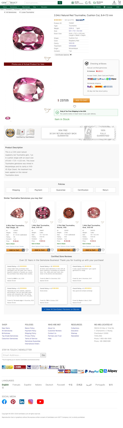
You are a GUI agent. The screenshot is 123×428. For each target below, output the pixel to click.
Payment (38, 190)
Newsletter (75, 336)
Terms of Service (31, 338)
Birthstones (6, 333)
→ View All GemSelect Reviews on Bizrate (61, 309)
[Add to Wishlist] (74, 106)
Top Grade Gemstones (10, 336)
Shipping (16, 190)
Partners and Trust (55, 336)
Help (35, 7)
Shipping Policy (30, 333)
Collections (75, 328)
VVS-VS (71, 43)
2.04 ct (71, 28)
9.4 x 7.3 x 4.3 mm (75, 31)
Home (5, 7)
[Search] (60, 2)
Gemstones (14, 7)
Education (44, 7)
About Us (51, 328)
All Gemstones (7, 331)
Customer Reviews (55, 331)
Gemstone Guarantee (32, 341)
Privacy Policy (30, 336)
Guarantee (60, 190)
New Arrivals (26, 7)
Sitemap (74, 333)
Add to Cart (81, 100)
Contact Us (52, 333)
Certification (83, 190)
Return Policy (29, 328)
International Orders (32, 344)
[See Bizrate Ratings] (80, 20)
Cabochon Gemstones (10, 338)
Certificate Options (62, 55)
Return (105, 190)
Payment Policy (30, 331)
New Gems (6, 328)
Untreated (72, 46)
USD (117, 7)
